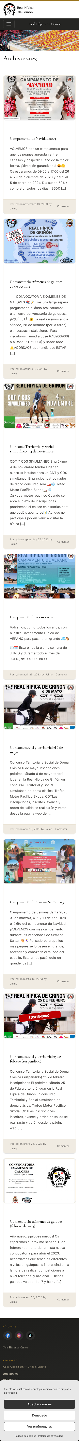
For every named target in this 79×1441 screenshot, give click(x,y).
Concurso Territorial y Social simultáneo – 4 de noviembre (31, 449)
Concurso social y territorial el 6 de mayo (36, 750)
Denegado (39, 1415)
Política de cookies (25, 1435)
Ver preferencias (39, 1426)
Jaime (13, 208)
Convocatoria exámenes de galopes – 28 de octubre (37, 284)
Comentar (63, 206)
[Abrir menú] (9, 24)
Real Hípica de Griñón (15, 1347)
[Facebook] (7, 1335)
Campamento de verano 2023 (31, 617)
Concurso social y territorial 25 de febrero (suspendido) (35, 1059)
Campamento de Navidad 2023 (33, 138)
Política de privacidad (50, 1435)
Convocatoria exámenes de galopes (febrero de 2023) (36, 1224)
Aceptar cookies (40, 1404)
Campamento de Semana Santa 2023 (37, 902)
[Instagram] (19, 1335)
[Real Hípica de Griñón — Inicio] (19, 9)
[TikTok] (30, 1335)
